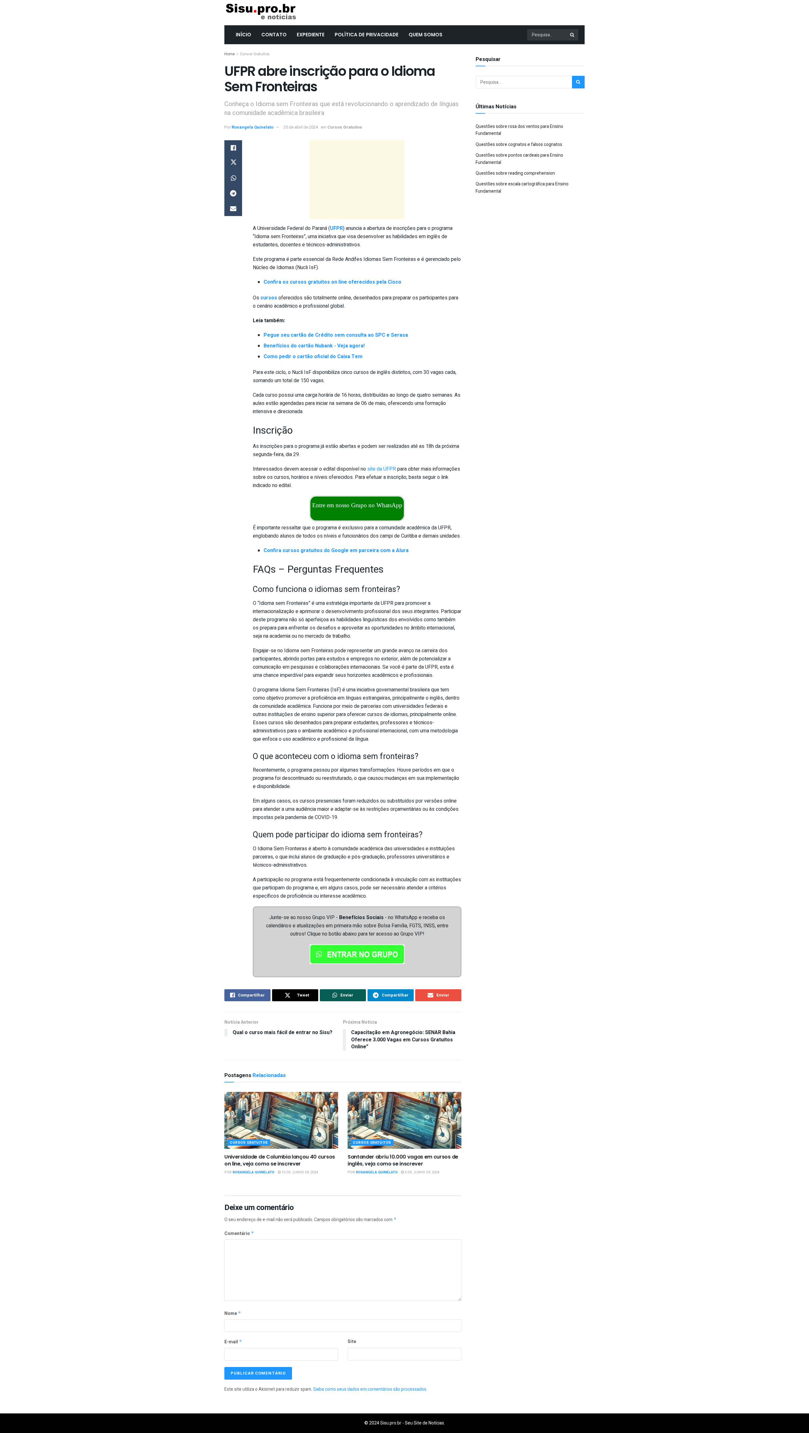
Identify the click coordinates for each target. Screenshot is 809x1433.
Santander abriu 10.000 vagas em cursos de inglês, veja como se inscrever (403, 1160)
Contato (274, 34)
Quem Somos (425, 34)
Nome (232, 1313)
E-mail (233, 1342)
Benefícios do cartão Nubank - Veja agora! (314, 346)
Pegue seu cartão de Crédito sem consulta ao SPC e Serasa (336, 335)
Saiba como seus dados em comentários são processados (369, 1389)
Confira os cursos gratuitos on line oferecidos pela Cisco (332, 282)
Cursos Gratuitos (255, 54)
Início (243, 34)
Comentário (239, 1233)
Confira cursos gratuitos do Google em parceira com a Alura (336, 550)
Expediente (311, 34)
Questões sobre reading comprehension (515, 173)
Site (352, 1341)
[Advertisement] (357, 179)
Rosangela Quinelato (252, 127)
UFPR (336, 228)
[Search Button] (572, 34)
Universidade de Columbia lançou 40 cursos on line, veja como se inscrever (279, 1160)
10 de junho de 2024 (299, 1172)
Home (229, 54)
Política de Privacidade (366, 34)
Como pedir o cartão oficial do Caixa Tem (313, 356)
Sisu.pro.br (390, 1423)
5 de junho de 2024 (421, 1172)
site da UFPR (381, 469)
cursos (268, 298)
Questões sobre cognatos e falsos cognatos (519, 144)
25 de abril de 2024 (300, 127)
